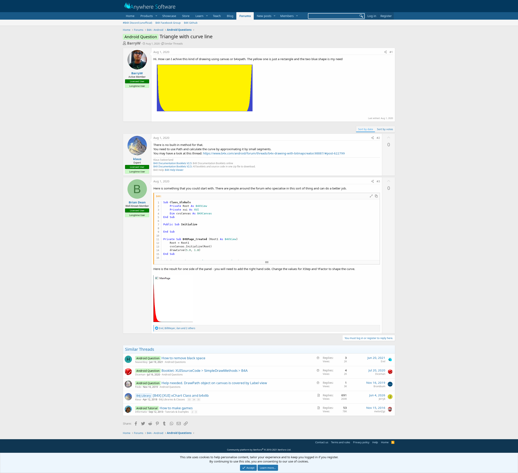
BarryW (133, 43)
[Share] (385, 52)
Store (185, 16)
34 (194, 399)
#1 (391, 52)
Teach (217, 16)
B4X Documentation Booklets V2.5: (172, 166)
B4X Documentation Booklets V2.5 (172, 163)
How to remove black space (183, 358)
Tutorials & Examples (177, 411)
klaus (137, 159)
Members (287, 16)
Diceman (140, 374)
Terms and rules (340, 442)
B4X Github (190, 22)
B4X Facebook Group (168, 22)
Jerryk (382, 399)
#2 (378, 138)
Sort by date (365, 129)
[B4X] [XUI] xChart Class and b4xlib (181, 395)
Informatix (141, 411)
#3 (378, 181)
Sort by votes (385, 129)
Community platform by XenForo (259, 449)
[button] (148, 16)
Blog (230, 16)
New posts (264, 16)
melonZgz (379, 411)
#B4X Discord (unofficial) (137, 22)
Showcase (169, 16)
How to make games (176, 408)
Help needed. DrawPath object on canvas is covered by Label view (214, 383)
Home (130, 16)
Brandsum (379, 386)
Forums (245, 16)
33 (189, 399)
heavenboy (141, 362)
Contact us (321, 442)
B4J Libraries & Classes (172, 399)
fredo (138, 387)
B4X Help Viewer (174, 170)
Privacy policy (361, 442)
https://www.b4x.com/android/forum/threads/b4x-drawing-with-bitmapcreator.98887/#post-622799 (274, 153)
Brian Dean (137, 202)
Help (375, 442)
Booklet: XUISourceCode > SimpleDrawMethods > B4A (204, 370)
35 (198, 399)
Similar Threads (173, 43)
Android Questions (175, 362)
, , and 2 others (177, 328)
